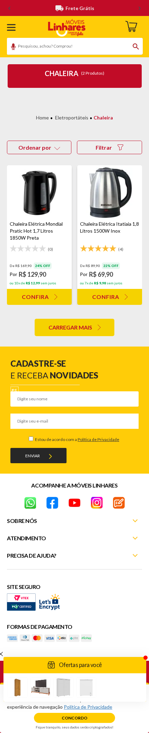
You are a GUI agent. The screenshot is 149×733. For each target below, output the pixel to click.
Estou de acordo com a (76, 439)
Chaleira (103, 117)
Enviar (32, 455)
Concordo (74, 717)
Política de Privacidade (98, 439)
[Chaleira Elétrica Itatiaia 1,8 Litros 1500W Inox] (109, 192)
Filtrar (104, 147)
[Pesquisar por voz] (11, 47)
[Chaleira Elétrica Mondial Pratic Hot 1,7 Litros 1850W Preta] (39, 192)
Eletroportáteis (71, 117)
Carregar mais (70, 327)
